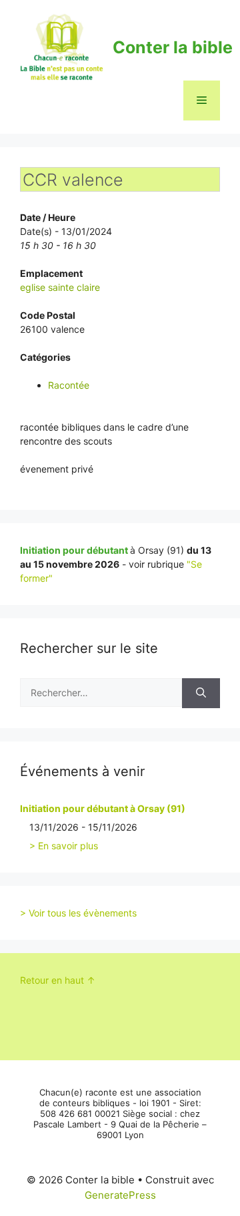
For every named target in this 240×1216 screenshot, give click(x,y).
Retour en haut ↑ (57, 980)
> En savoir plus (63, 845)
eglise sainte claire (60, 287)
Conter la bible (173, 47)
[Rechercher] (201, 693)
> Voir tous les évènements (78, 912)
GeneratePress (120, 1195)
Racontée (68, 385)
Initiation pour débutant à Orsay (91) (102, 808)
